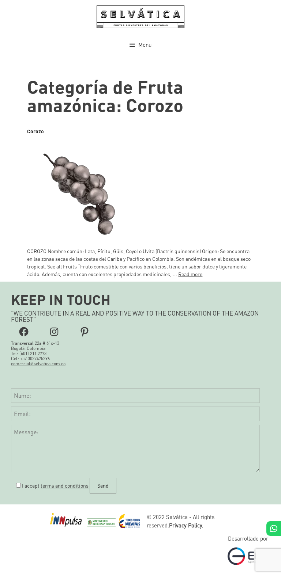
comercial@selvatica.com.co (38, 363)
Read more (190, 274)
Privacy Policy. (186, 525)
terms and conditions (65, 485)
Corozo (35, 131)
